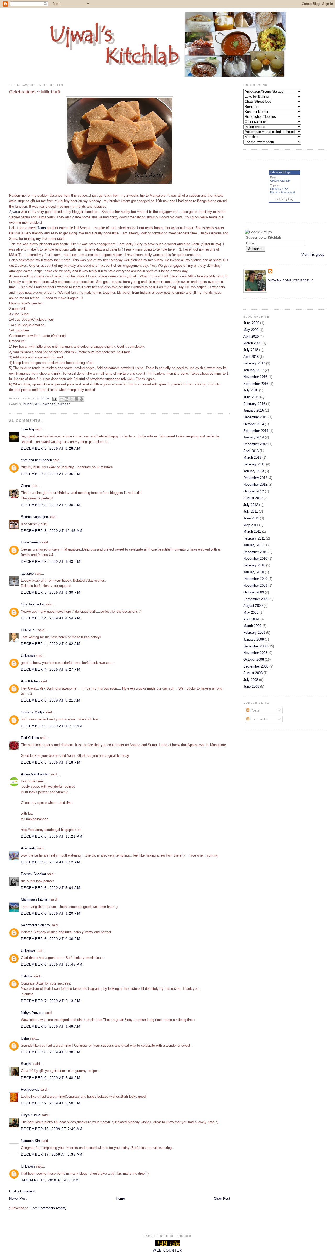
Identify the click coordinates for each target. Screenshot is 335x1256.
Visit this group (313, 255)
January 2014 (253, 437)
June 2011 (251, 518)
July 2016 (250, 390)
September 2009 (255, 599)
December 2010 (255, 552)
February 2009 (254, 633)
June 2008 (251, 686)
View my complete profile (291, 280)
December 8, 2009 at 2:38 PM (50, 1052)
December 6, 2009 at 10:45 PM (51, 964)
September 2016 (255, 384)
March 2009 (252, 626)
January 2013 (253, 471)
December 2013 (255, 444)
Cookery (275, 188)
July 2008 (250, 680)
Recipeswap (30, 1089)
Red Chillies (30, 738)
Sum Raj (27, 429)
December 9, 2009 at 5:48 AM (50, 1078)
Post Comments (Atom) (48, 1208)
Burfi (27, 404)
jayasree (27, 573)
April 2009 (251, 619)
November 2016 (255, 377)
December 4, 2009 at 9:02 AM (50, 644)
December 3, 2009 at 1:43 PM (50, 562)
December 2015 (255, 417)
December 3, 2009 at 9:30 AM (50, 505)
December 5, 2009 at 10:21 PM (51, 836)
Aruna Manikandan (35, 774)
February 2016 (254, 404)
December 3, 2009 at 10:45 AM (51, 531)
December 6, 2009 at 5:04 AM (50, 888)
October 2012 (253, 491)
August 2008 (253, 673)
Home (120, 1199)
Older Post (222, 1199)
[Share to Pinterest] (81, 399)
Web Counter (167, 1250)
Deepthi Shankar (33, 874)
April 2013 (251, 451)
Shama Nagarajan (34, 517)
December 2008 (255, 646)
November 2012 (255, 484)
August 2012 (253, 498)
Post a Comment (22, 1191)
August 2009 (253, 606)
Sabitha (26, 976)
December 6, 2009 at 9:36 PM (50, 939)
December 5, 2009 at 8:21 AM (50, 700)
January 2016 (253, 410)
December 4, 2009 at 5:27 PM (50, 669)
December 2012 (255, 478)
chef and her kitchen (36, 460)
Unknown (28, 656)
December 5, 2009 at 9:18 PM (50, 762)
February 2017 (254, 363)
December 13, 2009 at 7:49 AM (51, 1129)
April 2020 (251, 336)
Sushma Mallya (32, 712)
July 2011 (250, 511)
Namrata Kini (31, 1141)
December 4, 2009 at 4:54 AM (50, 618)
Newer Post (18, 1199)
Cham (25, 486)
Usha (25, 1038)
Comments (258, 719)
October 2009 (253, 592)
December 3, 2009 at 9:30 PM (50, 592)
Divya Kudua (30, 1115)
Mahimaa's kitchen (35, 899)
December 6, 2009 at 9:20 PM (50, 913)
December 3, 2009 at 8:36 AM (50, 474)
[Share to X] (71, 399)
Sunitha (26, 1064)
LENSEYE (29, 630)
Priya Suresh (31, 542)
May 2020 (250, 330)
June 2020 (251, 323)
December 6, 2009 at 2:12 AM (50, 862)
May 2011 (250, 525)
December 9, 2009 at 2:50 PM (50, 1103)
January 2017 (253, 370)
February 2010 (254, 565)
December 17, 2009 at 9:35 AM (51, 1155)
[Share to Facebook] (76, 399)
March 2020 (252, 343)
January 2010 (253, 572)
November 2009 (255, 585)
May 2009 (250, 612)
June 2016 (251, 397)
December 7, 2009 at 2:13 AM (50, 1001)
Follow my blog (284, 199)
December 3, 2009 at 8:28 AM (50, 449)
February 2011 (254, 538)
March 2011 (252, 531)
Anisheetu (28, 848)
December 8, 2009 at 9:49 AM (50, 1027)
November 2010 (255, 558)
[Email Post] (54, 398)
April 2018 (251, 357)
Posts (254, 710)
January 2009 (253, 639)
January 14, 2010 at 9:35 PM (50, 1180)
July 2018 (250, 350)
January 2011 (253, 545)
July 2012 (250, 505)
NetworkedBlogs (280, 172)
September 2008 (255, 666)
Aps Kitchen (30, 681)
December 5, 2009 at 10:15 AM (51, 726)
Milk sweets (45, 404)
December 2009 (255, 579)
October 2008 (253, 660)
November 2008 (255, 653)
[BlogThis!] (66, 399)
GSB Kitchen (279, 190)
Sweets (64, 404)
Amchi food (288, 192)
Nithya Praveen (32, 1013)
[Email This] (61, 399)
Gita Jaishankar (33, 604)
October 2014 (253, 424)
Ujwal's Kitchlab (280, 180)
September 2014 (255, 431)
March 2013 (252, 457)
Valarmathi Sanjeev (35, 925)
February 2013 (254, 464)
